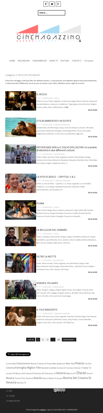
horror (90, 373)
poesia (79, 363)
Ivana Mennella (60, 154)
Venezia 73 (78, 368)
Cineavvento (23, 363)
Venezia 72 (51, 373)
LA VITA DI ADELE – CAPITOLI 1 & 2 (55, 176)
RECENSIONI (24, 60)
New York (70, 363)
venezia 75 (21, 382)
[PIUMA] (20, 209)
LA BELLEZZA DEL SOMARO (51, 229)
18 (59, 339)
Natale (38, 378)
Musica (10, 378)
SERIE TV (53, 60)
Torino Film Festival (24, 378)
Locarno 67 (10, 373)
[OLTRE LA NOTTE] (20, 263)
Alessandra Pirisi (59, 287)
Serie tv (87, 367)
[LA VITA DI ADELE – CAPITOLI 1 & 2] (20, 183)
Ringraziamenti (14, 401)
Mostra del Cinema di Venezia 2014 (30, 373)
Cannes (52, 367)
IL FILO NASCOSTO (46, 309)
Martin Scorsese (56, 378)
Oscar (81, 372)
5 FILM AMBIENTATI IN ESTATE (53, 120)
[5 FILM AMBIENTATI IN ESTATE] (20, 127)
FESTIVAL (64, 60)
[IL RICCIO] (20, 100)
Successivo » (69, 339)
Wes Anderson (59, 363)
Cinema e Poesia (45, 363)
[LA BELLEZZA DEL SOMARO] (20, 236)
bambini (45, 368)
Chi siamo (88, 60)
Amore (60, 373)
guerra (45, 378)
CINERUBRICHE (39, 60)
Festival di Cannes (65, 368)
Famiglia (20, 367)
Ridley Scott (71, 373)
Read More (92, 110)
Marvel (34, 363)
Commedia (11, 363)
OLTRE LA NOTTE (46, 256)
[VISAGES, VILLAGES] (20, 289)
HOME (12, 60)
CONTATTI (77, 60)
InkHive (43, 410)
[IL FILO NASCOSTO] (20, 316)
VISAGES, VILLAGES (47, 283)
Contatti (12, 396)
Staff (10, 391)
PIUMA (40, 203)
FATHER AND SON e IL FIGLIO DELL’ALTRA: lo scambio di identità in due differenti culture (66, 149)
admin (57, 98)
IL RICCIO (41, 94)
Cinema (10, 367)
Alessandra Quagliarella (62, 124)
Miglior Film (34, 367)
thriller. (88, 363)
